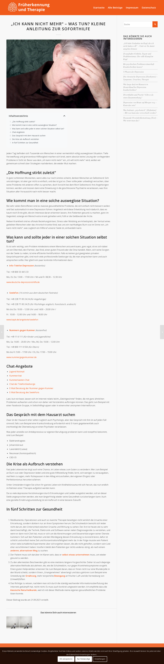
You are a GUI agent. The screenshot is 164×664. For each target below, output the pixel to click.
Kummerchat (15, 375)
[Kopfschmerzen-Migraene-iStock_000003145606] (58, 74)
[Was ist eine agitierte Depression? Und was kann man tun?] (12, 622)
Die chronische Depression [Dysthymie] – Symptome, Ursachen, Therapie (140, 78)
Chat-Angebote (18, 132)
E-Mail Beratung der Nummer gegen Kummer (31, 388)
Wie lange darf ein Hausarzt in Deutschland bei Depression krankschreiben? (135, 87)
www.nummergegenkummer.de (21, 357)
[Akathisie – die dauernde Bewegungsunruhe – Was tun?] (2, 332)
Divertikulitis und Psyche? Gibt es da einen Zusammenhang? (138, 96)
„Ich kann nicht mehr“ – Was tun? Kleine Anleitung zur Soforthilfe (58, 26)
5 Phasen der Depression (133, 71)
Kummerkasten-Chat (19, 380)
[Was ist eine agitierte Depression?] (25, 622)
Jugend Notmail (16, 371)
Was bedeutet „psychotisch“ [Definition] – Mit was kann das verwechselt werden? (140, 111)
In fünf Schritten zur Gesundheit (25, 143)
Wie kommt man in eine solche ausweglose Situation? (34, 125)
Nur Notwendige (83, 659)
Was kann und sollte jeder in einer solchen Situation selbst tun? (38, 129)
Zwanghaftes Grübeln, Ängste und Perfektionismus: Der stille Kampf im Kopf (138, 56)
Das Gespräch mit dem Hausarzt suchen (28, 136)
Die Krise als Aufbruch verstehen (25, 139)
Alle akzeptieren (66, 659)
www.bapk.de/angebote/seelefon (22, 319)
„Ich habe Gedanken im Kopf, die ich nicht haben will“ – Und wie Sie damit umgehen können (138, 46)
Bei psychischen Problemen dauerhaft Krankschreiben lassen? (138, 65)
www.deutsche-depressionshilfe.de (23, 282)
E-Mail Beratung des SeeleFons (24, 392)
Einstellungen (100, 659)
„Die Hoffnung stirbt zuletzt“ (23, 122)
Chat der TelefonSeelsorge (22, 384)
